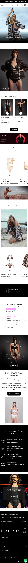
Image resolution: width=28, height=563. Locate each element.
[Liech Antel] (14, 5)
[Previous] (1, 353)
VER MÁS (14, 129)
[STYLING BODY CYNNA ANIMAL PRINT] (7, 107)
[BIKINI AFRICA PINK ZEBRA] (10, 261)
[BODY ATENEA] (10, 166)
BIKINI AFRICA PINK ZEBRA (8, 274)
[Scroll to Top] (25, 556)
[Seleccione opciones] (7, 113)
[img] (15, 309)
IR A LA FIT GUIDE (14, 394)
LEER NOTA (14, 359)
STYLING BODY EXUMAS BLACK (19, 118)
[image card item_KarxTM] (14, 70)
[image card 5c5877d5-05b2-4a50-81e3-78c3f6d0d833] (14, 228)
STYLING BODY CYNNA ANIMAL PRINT (5, 118)
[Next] (26, 353)
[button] (25, 5)
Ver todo (14, 151)
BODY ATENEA (5, 181)
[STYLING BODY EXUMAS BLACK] (21, 107)
